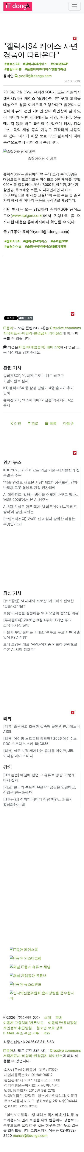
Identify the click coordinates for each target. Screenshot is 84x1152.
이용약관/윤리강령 (62, 1022)
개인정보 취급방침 (17, 1028)
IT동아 (8, 328)
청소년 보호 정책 (49, 1028)
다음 (67, 423)
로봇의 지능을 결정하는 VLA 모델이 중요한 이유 (41, 613)
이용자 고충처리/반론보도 (23, 1022)
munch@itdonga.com (30, 1135)
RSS (47, 1033)
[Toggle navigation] (74, 6)
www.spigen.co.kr (27, 215)
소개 (47, 1017)
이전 (17, 423)
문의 (59, 1017)
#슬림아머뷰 (13, 69)
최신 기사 (12, 593)
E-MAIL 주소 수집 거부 (21, 1033)
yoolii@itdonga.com (35, 76)
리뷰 (7, 718)
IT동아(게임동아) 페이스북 (39, 347)
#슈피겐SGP (59, 64)
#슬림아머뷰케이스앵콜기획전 (45, 69)
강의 (7, 767)
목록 (52, 423)
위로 (34, 423)
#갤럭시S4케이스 (35, 64)
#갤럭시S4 (12, 64)
